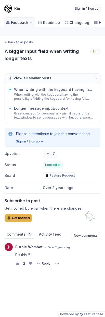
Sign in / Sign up (87, 8)
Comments (18, 234)
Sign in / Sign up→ (29, 141)
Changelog (79, 22)
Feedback (19, 22)
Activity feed (50, 234)
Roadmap (51, 22)
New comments (86, 235)
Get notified (21, 218)
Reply (46, 263)
